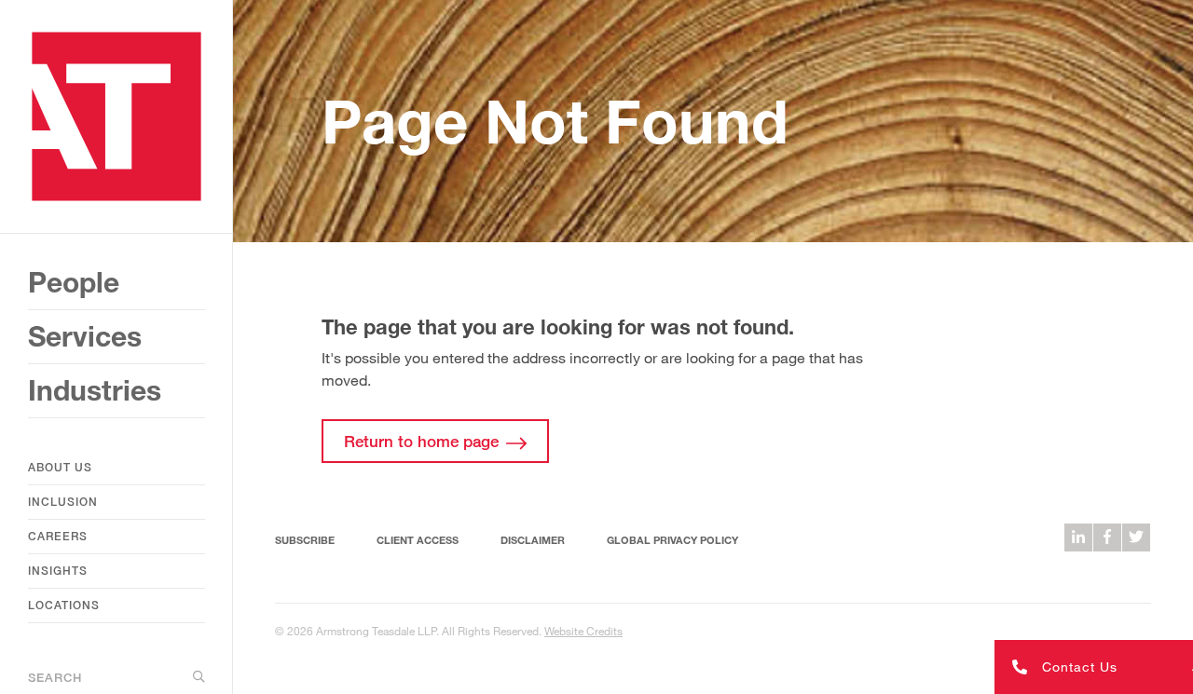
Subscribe (305, 540)
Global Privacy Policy (672, 540)
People (73, 282)
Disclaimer (533, 540)
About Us (60, 467)
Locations (64, 605)
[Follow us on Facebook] (1107, 537)
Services (85, 336)
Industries (94, 390)
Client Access (418, 540)
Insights (58, 571)
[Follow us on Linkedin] (1078, 537)
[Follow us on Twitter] (1136, 537)
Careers (58, 536)
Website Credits (583, 630)
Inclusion (63, 502)
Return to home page (421, 441)
